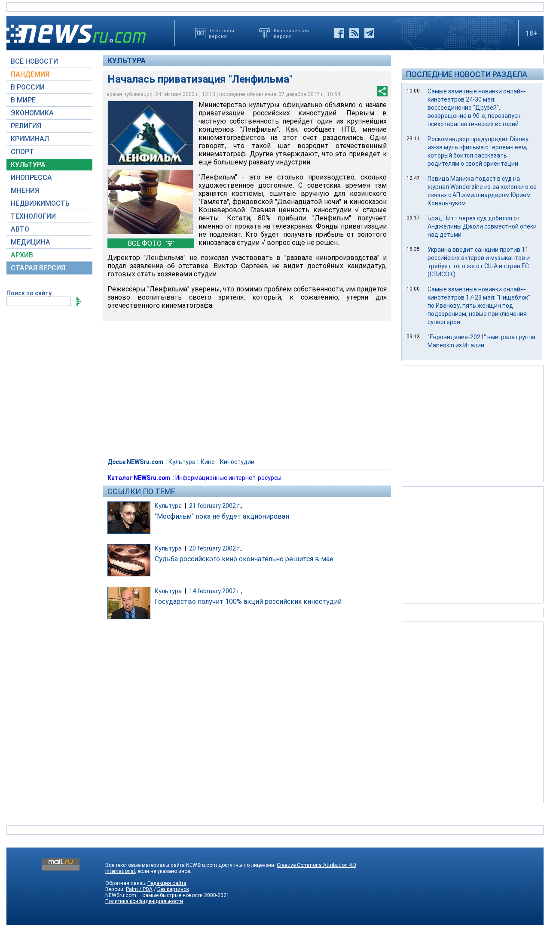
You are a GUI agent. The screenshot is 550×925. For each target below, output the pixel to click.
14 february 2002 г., (215, 591)
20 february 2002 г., (215, 548)
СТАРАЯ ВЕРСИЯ (38, 268)
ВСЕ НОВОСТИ (34, 61)
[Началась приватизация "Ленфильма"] (150, 133)
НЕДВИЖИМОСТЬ (40, 203)
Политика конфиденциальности (144, 901)
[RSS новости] (354, 33)
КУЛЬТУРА (28, 165)
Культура (126, 60)
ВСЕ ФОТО (145, 243)
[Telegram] (369, 33)
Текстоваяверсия (221, 33)
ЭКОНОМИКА (32, 113)
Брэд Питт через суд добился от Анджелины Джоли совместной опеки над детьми (482, 226)
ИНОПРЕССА (31, 177)
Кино (208, 461)
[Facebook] (339, 33)
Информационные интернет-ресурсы (228, 477)
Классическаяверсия (291, 33)
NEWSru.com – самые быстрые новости (154, 895)
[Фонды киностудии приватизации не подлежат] (150, 202)
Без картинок (173, 889)
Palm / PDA (139, 889)
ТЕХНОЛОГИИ (33, 216)
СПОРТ (22, 152)
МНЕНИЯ (25, 190)
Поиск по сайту (29, 293)
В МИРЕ (23, 100)
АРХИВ (22, 255)
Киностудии (237, 461)
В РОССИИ (28, 87)
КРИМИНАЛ (30, 139)
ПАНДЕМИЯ (30, 74)
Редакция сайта (166, 883)
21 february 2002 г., (215, 505)
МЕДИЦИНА (30, 242)
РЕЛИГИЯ (26, 126)
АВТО (20, 229)
